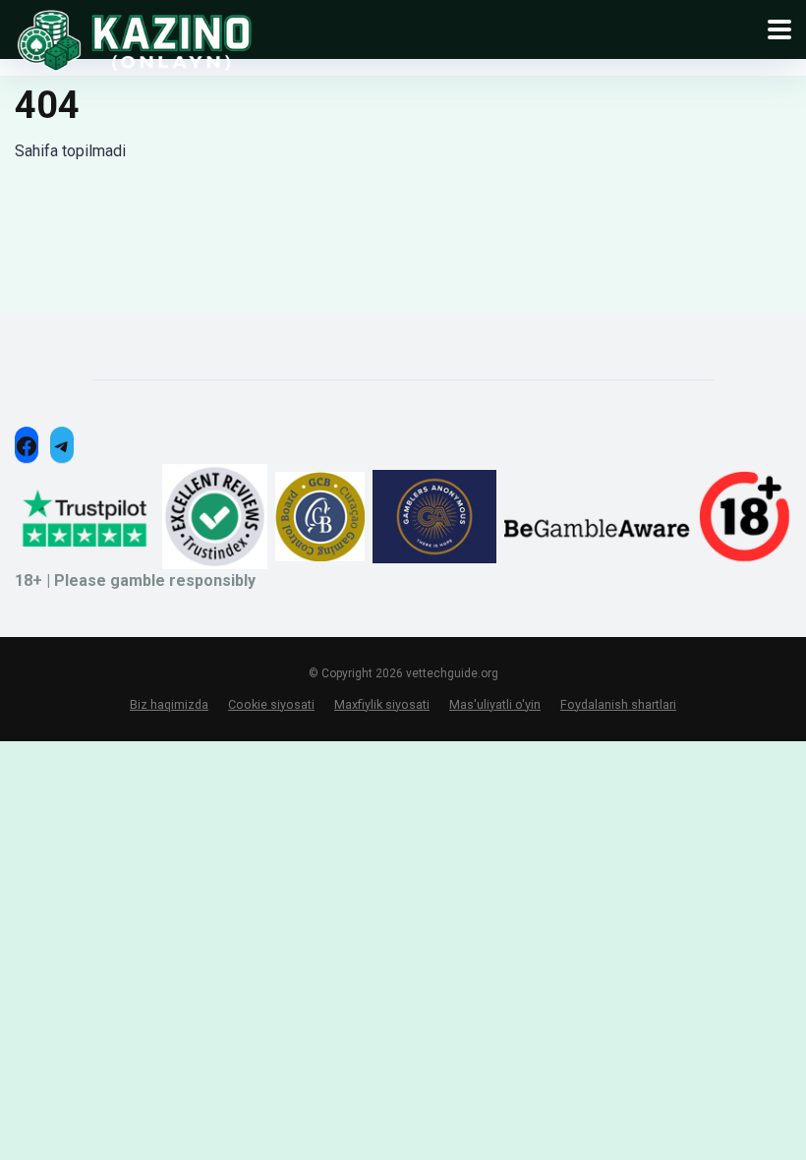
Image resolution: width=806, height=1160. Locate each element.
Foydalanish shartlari (618, 704)
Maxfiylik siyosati (382, 704)
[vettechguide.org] (134, 39)
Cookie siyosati (271, 704)
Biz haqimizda (169, 704)
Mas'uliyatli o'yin (495, 704)
